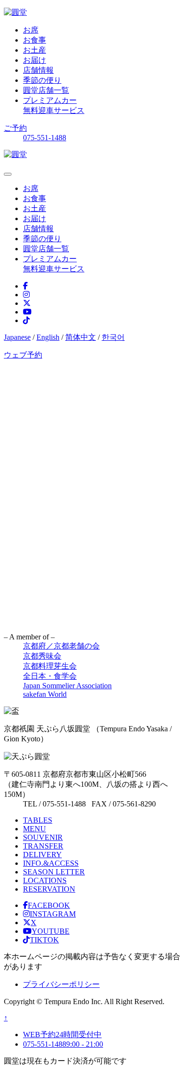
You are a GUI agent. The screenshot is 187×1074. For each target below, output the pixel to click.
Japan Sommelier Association (67, 686)
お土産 (34, 50)
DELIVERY (42, 854)
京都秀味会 (42, 656)
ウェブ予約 (23, 355)
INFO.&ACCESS (51, 863)
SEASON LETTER (54, 872)
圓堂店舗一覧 (46, 90)
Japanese (17, 337)
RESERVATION (49, 889)
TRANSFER (43, 846)
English (47, 337)
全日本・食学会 (50, 676)
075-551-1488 (44, 138)
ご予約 (15, 128)
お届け (34, 60)
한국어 (113, 337)
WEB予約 (62, 1034)
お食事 (34, 40)
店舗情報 (38, 70)
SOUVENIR (43, 837)
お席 (30, 30)
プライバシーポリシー (61, 984)
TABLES (37, 820)
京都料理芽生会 (50, 666)
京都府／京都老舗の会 (61, 646)
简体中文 (80, 337)
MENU (34, 829)
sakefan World (45, 694)
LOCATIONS (45, 880)
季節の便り (42, 80)
